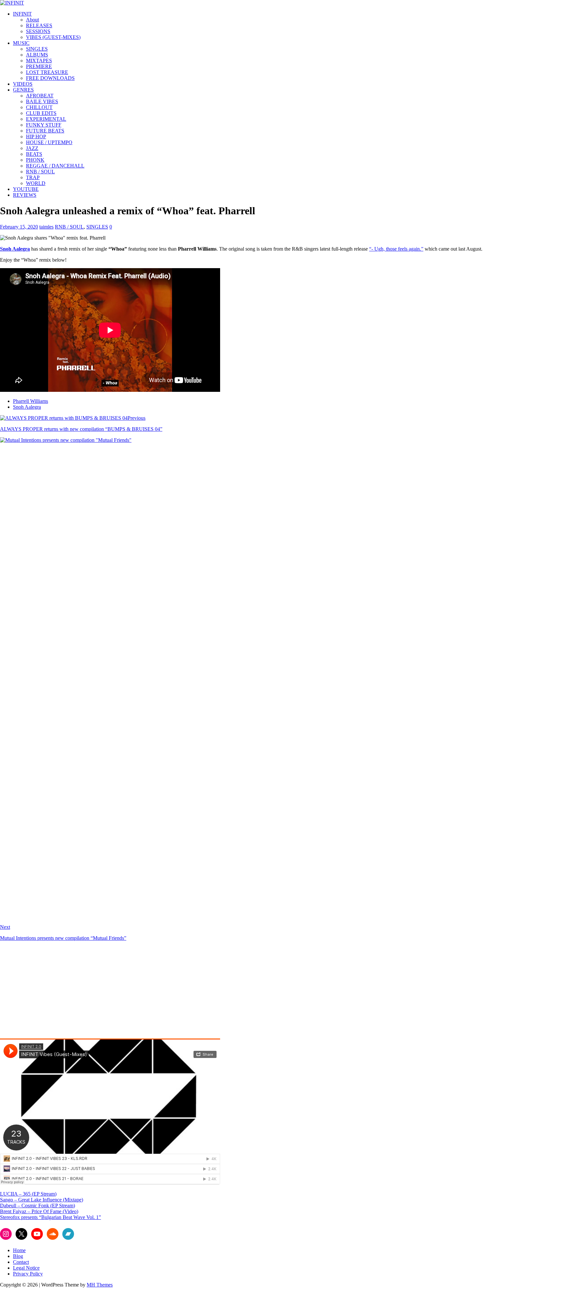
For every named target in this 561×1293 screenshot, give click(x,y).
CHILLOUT (39, 107)
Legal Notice (26, 1268)
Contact (21, 1262)
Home (19, 1250)
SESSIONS (38, 31)
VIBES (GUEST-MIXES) (53, 37)
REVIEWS (24, 195)
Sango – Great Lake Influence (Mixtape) (41, 1199)
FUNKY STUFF (43, 125)
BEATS (34, 154)
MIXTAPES (39, 60)
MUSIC (21, 43)
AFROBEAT (40, 95)
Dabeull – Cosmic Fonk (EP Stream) (37, 1205)
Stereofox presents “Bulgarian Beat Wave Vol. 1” (50, 1217)
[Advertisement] (54, 991)
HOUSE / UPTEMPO (49, 142)
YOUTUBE (26, 189)
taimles (46, 227)
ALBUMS (37, 54)
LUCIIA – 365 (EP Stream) (28, 1194)
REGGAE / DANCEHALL (55, 165)
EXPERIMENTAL (46, 119)
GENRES (23, 90)
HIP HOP (36, 136)
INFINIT (22, 14)
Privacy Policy (28, 1273)
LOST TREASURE (47, 72)
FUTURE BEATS (45, 130)
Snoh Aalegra (15, 249)
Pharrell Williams (30, 401)
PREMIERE (39, 66)
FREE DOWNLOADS (50, 78)
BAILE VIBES (42, 101)
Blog (18, 1256)
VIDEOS (22, 84)
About (32, 19)
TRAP (33, 177)
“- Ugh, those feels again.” (396, 249)
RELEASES (39, 25)
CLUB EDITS (41, 113)
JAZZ (32, 148)
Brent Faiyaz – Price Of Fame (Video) (39, 1211)
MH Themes (100, 1284)
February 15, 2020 (19, 227)
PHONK (35, 160)
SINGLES (37, 49)
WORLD (35, 183)
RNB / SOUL (40, 171)
